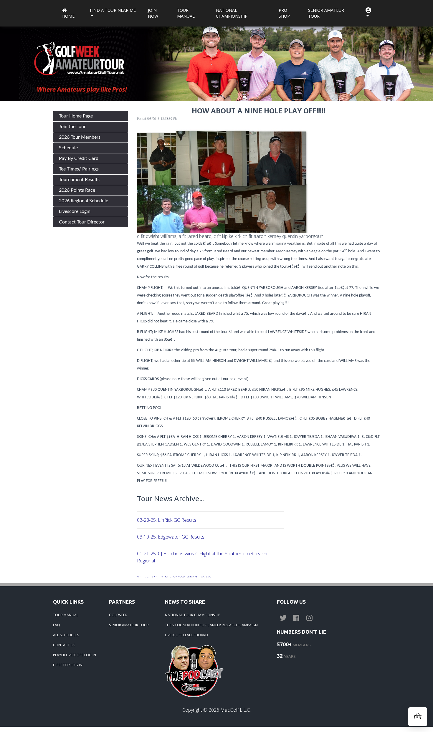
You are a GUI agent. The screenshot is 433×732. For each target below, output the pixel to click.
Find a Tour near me (113, 10)
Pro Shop (284, 13)
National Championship (231, 13)
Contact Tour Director (82, 222)
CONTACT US (64, 644)
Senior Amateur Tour (326, 13)
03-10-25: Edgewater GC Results (170, 537)
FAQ (56, 624)
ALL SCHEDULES (66, 634)
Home (68, 16)
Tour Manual (186, 13)
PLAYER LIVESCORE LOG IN (74, 655)
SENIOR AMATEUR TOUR (129, 624)
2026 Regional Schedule (83, 200)
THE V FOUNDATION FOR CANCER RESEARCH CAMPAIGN (211, 624)
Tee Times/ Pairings (79, 169)
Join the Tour (72, 126)
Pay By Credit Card (78, 158)
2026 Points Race (77, 190)
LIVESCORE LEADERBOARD (186, 634)
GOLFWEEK (118, 614)
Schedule (68, 147)
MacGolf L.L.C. (235, 710)
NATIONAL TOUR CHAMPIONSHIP (192, 614)
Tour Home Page (76, 116)
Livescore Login (74, 211)
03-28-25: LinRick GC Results (166, 520)
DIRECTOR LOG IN (67, 665)
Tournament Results (79, 179)
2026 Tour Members (79, 137)
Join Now (153, 13)
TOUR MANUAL (65, 614)
